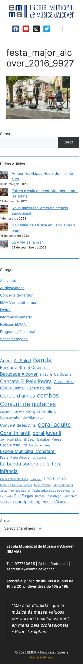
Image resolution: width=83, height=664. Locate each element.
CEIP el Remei (12, 388)
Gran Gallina (39, 457)
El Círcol (29, 439)
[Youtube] (26, 29)
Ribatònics (70, 496)
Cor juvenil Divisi (11, 439)
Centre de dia (39, 388)
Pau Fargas (23, 496)
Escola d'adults (13, 445)
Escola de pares (39, 445)
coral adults (54, 424)
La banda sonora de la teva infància (31, 467)
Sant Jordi (5, 502)
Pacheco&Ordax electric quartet (53, 490)
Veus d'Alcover (56, 501)
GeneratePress (41, 657)
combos (48, 395)
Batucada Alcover (19, 374)
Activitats (8, 281)
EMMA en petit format (18, 302)
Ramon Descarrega (48, 496)
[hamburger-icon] (67, 29)
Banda (42, 360)
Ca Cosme (63, 374)
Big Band (46, 374)
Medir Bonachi (63, 485)
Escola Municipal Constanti (28, 451)
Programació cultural (17, 332)
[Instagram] (36, 29)
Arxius (5, 520)
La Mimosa (36, 479)
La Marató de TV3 (14, 479)
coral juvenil (47, 433)
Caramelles (64, 381)
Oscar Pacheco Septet (15, 490)
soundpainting (27, 501)
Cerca (5, 134)
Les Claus (55, 479)
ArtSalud (22, 360)
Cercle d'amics (17, 396)
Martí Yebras (42, 485)
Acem (6, 360)
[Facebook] (15, 29)
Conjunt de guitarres (28, 404)
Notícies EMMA (13, 324)
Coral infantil (15, 433)
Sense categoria (14, 339)
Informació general (16, 317)
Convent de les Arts (18, 425)
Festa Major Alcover (15, 457)
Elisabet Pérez (49, 439)
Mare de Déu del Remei (16, 485)
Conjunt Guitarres (12, 412)
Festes (5, 310)
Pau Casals (6, 496)
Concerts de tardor (16, 295)
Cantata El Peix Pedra (26, 381)
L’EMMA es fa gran (28, 242)
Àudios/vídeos (12, 288)
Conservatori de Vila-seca (21, 417)
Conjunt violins (41, 411)
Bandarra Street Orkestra (24, 367)
